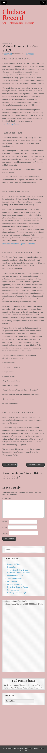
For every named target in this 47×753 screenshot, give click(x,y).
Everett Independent (15, 576)
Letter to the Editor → (35, 465)
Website (5, 533)
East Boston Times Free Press (18, 573)
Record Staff (8, 53)
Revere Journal (13, 590)
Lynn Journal (12, 581)
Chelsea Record (14, 14)
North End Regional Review (17, 587)
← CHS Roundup (10, 465)
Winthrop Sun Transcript (16, 593)
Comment (6, 499)
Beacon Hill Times (14, 564)
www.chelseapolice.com (11, 124)
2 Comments (30, 53)
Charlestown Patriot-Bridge (17, 570)
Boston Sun (11, 567)
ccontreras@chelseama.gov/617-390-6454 (18, 244)
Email (5, 527)
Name (5, 522)
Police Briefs (7, 43)
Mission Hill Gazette (14, 584)
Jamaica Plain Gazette (15, 578)
